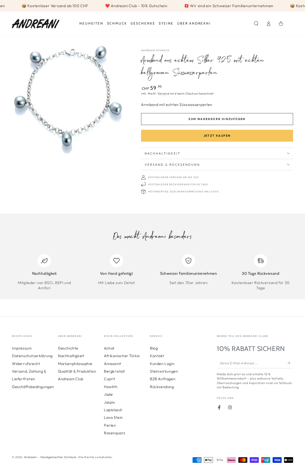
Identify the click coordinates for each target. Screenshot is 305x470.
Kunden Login (162, 363)
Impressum (22, 348)
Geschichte (68, 348)
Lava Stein (113, 417)
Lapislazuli (113, 409)
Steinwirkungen (164, 371)
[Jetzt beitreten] (290, 363)
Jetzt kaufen (217, 135)
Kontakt (157, 355)
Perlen (110, 425)
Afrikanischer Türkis (122, 355)
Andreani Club (70, 378)
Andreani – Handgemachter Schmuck (50, 457)
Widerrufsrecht (26, 363)
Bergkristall (114, 371)
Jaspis (109, 402)
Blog (154, 348)
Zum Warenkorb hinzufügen (217, 119)
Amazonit (112, 363)
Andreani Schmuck (155, 50)
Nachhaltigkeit (71, 355)
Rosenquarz (114, 432)
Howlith (110, 386)
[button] (256, 23)
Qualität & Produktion (77, 371)
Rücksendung (162, 386)
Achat (109, 348)
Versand (163, 93)
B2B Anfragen (162, 378)
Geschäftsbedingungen (33, 386)
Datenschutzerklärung (32, 355)
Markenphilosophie (75, 363)
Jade (108, 394)
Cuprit (109, 378)
